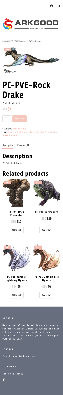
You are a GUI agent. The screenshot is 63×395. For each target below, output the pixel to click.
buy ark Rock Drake (18, 132)
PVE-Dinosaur (20, 41)
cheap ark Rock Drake (40, 132)
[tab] (7, 145)
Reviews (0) (23, 145)
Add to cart (19, 118)
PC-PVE (10, 41)
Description (7, 145)
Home (4, 41)
